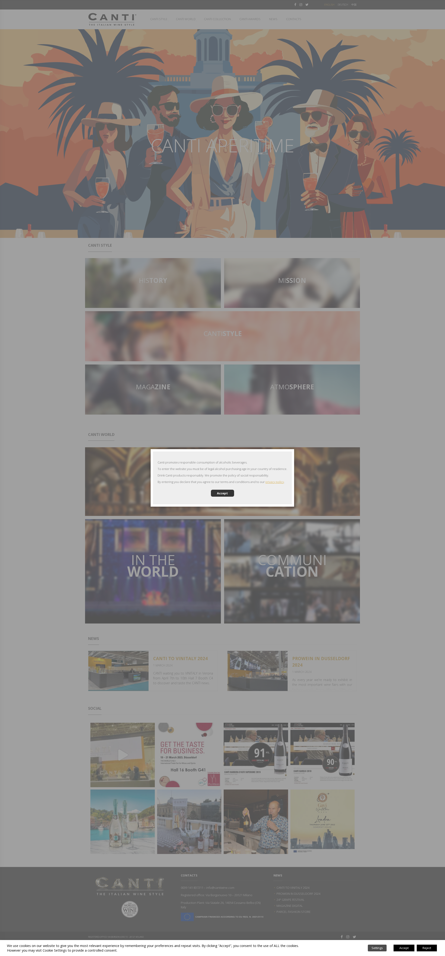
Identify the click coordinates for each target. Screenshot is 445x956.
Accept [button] (404, 948)
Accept (222, 493)
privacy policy (274, 482)
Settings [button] (377, 948)
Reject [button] (427, 948)
